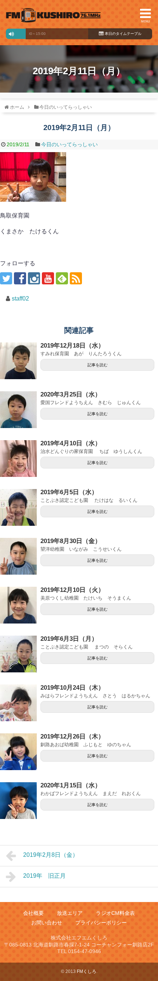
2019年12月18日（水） (72, 345)
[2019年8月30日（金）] (18, 556)
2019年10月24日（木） (72, 687)
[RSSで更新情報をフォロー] (76, 278)
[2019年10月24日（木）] (18, 702)
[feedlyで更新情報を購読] (62, 278)
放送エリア (70, 913)
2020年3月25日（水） (70, 394)
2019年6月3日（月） (69, 638)
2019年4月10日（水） (70, 443)
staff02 (20, 298)
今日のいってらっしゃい (69, 144)
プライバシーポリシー (101, 923)
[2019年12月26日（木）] (18, 751)
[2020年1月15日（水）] (18, 800)
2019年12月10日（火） (72, 589)
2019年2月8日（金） (50, 855)
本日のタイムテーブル (122, 34)
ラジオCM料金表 (115, 913)
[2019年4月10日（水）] (18, 458)
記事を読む (97, 365)
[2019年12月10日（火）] (18, 605)
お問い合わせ (46, 923)
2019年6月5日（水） (69, 492)
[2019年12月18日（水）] (18, 360)
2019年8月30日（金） (70, 541)
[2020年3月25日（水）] (18, 409)
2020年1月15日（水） (70, 785)
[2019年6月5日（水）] (18, 507)
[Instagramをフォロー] (34, 278)
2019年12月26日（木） (72, 736)
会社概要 (33, 913)
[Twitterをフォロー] (6, 278)
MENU (145, 21)
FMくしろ (53, 15)
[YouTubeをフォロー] (48, 278)
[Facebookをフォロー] (20, 278)
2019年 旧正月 (44, 876)
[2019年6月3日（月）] (18, 654)
